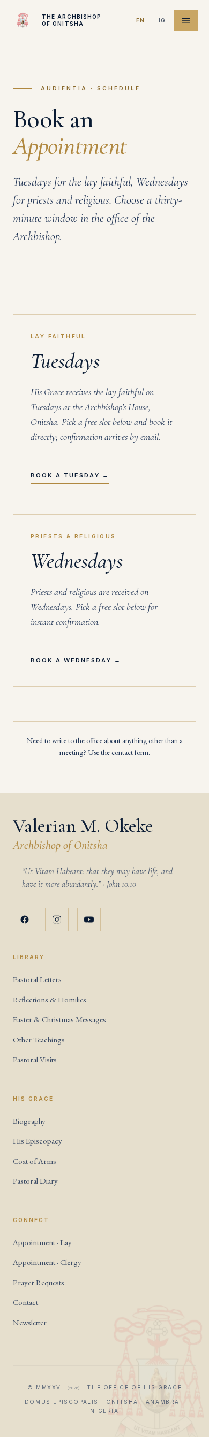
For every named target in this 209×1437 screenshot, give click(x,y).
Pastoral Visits (35, 1059)
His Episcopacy (37, 1140)
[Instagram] (57, 919)
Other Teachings (39, 1039)
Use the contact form (118, 752)
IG (162, 20)
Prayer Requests (38, 1282)
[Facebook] (24, 919)
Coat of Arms (34, 1161)
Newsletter (30, 1322)
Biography (29, 1121)
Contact (25, 1302)
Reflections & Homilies (49, 999)
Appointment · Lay (42, 1242)
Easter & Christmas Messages (59, 1019)
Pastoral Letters (37, 979)
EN (140, 20)
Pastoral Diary (35, 1181)
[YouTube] (89, 919)
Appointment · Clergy (47, 1262)
